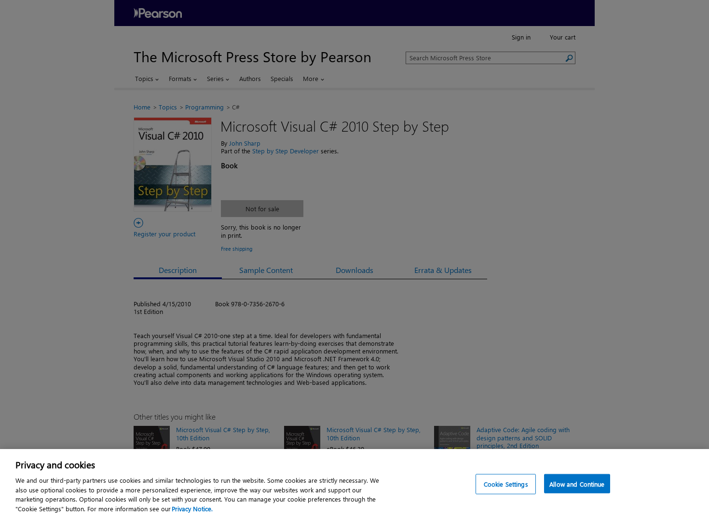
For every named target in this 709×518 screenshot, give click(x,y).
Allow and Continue (576, 484)
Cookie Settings (506, 484)
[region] (354, 483)
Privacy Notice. (192, 508)
